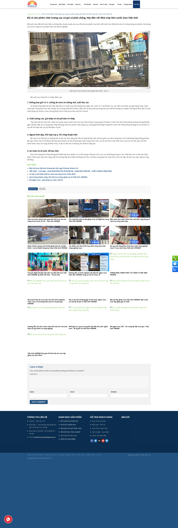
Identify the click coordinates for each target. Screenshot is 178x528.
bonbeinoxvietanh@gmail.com (45, 437)
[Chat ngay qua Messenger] (174, 263)
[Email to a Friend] (99, 440)
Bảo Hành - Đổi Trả (98, 425)
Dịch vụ (77, 4)
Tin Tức (136, 4)
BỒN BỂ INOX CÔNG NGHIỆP (70, 432)
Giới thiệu (62, 4)
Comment (34, 374)
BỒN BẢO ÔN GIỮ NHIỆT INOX (71, 428)
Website (114, 392)
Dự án (120, 4)
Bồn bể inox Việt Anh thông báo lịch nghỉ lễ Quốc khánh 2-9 (53, 168)
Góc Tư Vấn (103, 4)
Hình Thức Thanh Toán (100, 428)
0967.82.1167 (40, 421)
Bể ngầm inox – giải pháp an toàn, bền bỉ (46, 180)
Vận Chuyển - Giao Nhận (100, 432)
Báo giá (111, 4)
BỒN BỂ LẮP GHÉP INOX (69, 436)
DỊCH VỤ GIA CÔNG (68, 439)
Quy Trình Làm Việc (99, 421)
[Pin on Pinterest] (103, 440)
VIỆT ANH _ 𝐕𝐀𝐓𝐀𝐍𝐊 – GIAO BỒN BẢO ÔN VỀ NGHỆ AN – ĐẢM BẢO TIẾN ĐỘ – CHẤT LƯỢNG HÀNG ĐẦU (70, 171)
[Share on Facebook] (92, 440)
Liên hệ (95, 4)
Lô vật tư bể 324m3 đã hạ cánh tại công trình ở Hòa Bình (52, 174)
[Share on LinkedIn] (106, 440)
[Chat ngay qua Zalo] (174, 269)
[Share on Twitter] (95, 440)
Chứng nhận (128, 4)
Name (32, 392)
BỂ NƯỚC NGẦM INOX (68, 425)
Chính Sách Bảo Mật (99, 436)
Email (72, 392)
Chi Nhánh (87, 4)
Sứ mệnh (70, 4)
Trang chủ (53, 4)
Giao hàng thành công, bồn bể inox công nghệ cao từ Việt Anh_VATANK (58, 177)
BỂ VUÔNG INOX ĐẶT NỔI (69, 421)
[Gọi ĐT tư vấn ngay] (174, 258)
